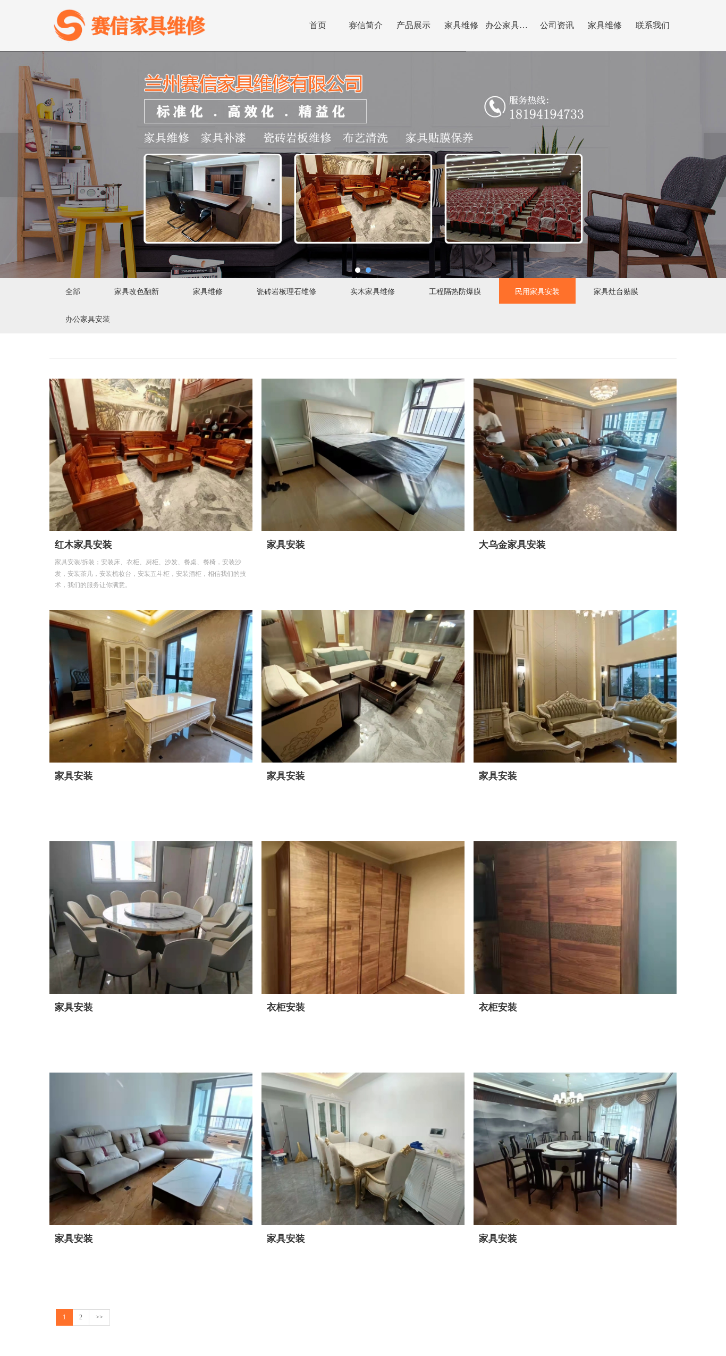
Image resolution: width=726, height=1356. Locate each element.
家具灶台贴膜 (616, 291)
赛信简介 (366, 25)
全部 (72, 291)
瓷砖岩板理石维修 (286, 291)
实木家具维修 (372, 291)
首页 (317, 25)
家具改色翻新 (136, 291)
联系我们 (653, 25)
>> (99, 1317)
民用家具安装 (537, 291)
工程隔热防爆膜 (455, 291)
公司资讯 (557, 25)
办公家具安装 (509, 25)
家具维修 (461, 25)
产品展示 (413, 25)
